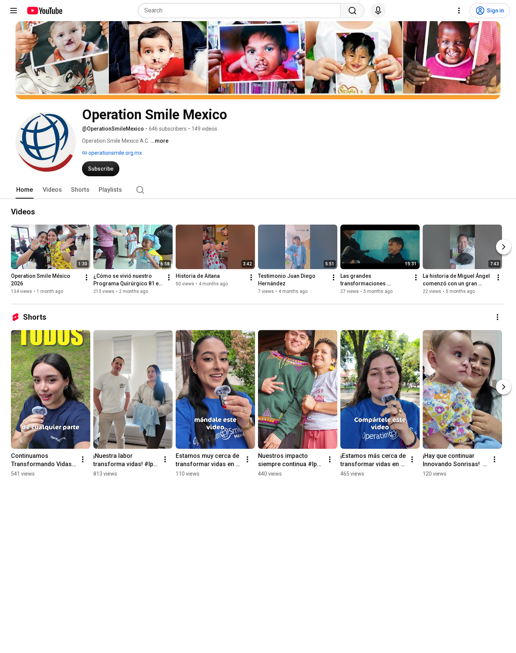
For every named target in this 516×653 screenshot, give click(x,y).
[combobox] (241, 10)
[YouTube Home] (44, 10)
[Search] (352, 10)
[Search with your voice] (378, 10)
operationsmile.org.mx (114, 153)
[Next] (503, 246)
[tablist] (258, 190)
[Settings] (458, 10)
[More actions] (86, 277)
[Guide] (13, 10)
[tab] (24, 190)
